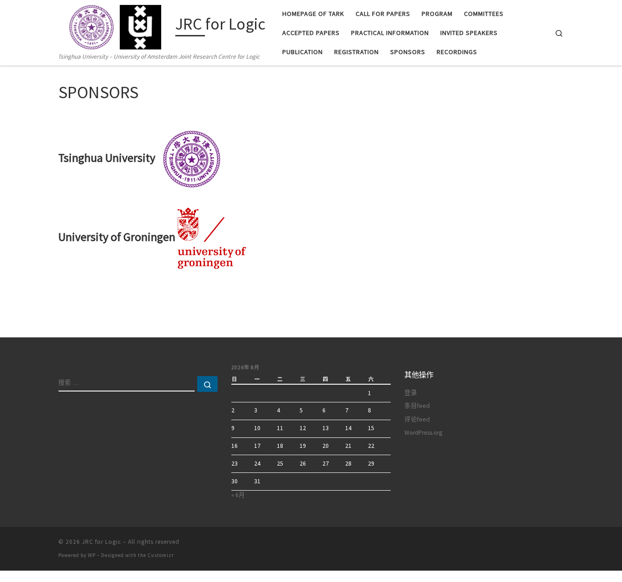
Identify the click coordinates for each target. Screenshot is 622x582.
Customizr (161, 555)
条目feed (417, 406)
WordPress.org (423, 432)
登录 (410, 392)
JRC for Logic (101, 542)
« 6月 (238, 495)
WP (92, 555)
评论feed (417, 419)
